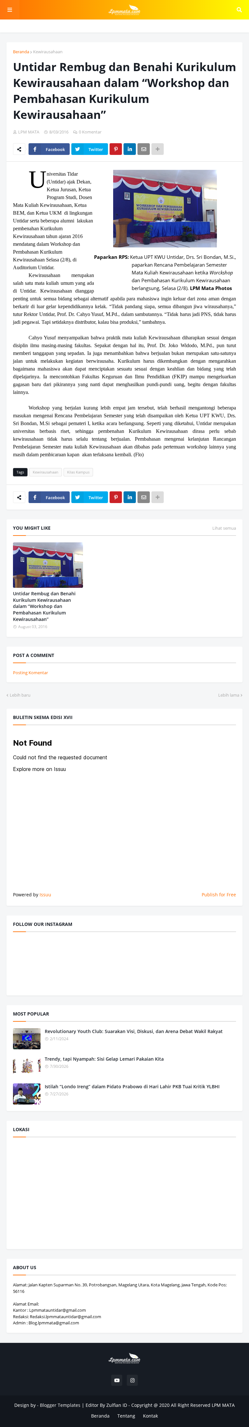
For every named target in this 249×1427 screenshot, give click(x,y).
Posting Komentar (30, 673)
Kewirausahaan (48, 52)
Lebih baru (20, 695)
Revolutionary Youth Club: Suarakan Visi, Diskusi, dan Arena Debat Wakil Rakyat (134, 1031)
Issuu (45, 894)
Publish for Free (219, 894)
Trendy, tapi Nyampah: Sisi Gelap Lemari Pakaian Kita (104, 1059)
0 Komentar (90, 132)
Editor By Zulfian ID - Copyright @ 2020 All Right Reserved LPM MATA (160, 1405)
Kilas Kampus (78, 472)
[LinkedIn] (130, 149)
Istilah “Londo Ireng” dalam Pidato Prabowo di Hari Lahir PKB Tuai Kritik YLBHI (132, 1086)
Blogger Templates (60, 1405)
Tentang (126, 1416)
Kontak (150, 1416)
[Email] (143, 149)
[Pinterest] (116, 149)
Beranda (21, 52)
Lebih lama (228, 695)
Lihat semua (224, 528)
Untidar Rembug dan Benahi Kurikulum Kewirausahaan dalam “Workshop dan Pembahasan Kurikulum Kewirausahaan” (44, 606)
